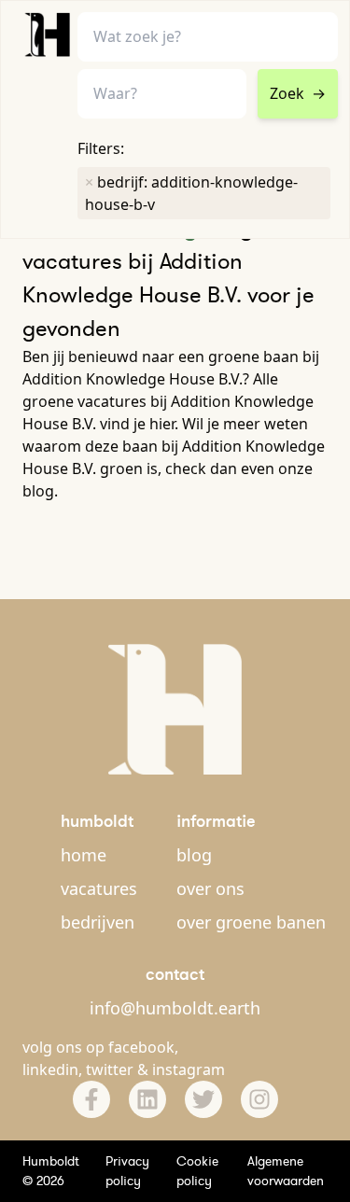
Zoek (298, 93)
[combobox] (161, 94)
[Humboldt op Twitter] (203, 1099)
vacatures (99, 888)
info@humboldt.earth (175, 1008)
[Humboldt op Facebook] (91, 1099)
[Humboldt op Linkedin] (147, 1099)
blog (194, 855)
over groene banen (251, 922)
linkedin (50, 1069)
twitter (109, 1069)
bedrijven (97, 922)
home (83, 855)
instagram (188, 1069)
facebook (141, 1047)
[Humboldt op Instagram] (259, 1099)
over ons (210, 888)
